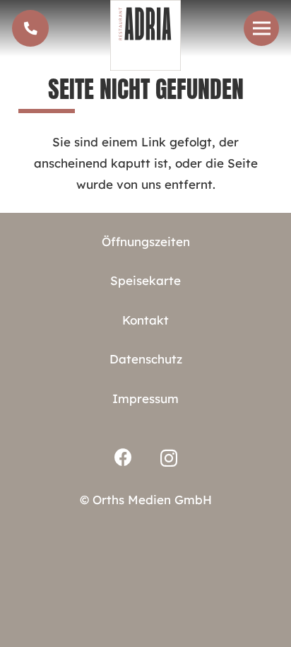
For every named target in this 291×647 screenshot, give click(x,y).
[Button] (30, 28)
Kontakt (145, 320)
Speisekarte (145, 280)
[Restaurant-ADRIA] (145, 35)
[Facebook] (123, 457)
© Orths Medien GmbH (146, 499)
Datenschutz (145, 358)
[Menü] (261, 28)
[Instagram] (168, 458)
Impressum (145, 398)
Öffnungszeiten (146, 241)
